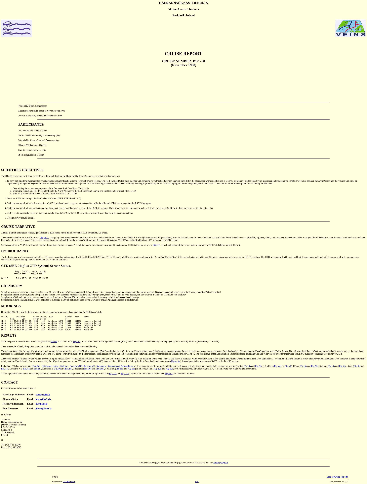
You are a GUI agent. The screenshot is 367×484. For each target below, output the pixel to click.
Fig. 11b (131, 368)
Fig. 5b (314, 366)
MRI (197, 482)
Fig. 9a (57, 368)
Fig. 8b (37, 368)
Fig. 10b (100, 368)
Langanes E (89, 366)
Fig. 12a (157, 368)
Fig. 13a (113, 373)
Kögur (56, 366)
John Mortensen (69, 482)
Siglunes (64, 366)
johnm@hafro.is (43, 408)
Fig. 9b (68, 368)
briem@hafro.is (43, 399)
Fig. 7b (4, 368)
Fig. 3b (258, 366)
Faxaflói (37, 366)
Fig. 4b (288, 366)
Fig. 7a (357, 366)
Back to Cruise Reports (337, 477)
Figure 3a (175, 361)
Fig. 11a (119, 368)
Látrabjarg (47, 366)
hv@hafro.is (41, 404)
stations (54, 341)
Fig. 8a (26, 368)
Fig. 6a (331, 366)
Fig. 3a (247, 366)
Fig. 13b (125, 373)
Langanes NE (76, 366)
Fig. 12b (169, 368)
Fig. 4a (277, 366)
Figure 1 (44, 237)
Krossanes (101, 366)
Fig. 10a (87, 368)
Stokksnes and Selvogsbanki (120, 366)
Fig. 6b (342, 366)
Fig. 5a (303, 366)
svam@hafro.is (43, 394)
